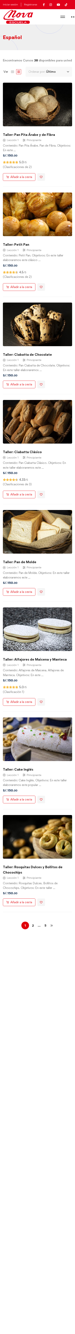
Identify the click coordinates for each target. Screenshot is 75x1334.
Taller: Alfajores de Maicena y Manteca (35, 659)
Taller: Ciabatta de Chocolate (27, 354)
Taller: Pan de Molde (19, 562)
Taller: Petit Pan (16, 244)
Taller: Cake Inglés (18, 769)
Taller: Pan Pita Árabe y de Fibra (29, 135)
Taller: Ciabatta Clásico (22, 452)
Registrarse (30, 4)
